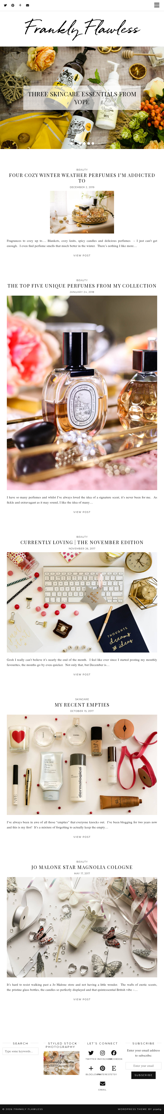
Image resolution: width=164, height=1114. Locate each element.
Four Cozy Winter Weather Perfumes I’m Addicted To (82, 178)
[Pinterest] (13, 5)
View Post (82, 255)
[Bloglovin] (20, 5)
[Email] (27, 5)
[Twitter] (5, 5)
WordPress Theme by (139, 1109)
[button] (158, 5)
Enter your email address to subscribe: (143, 1052)
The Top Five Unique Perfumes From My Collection (82, 285)
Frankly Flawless (82, 28)
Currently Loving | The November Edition (82, 542)
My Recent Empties (82, 704)
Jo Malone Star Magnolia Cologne (82, 867)
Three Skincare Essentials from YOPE (82, 98)
